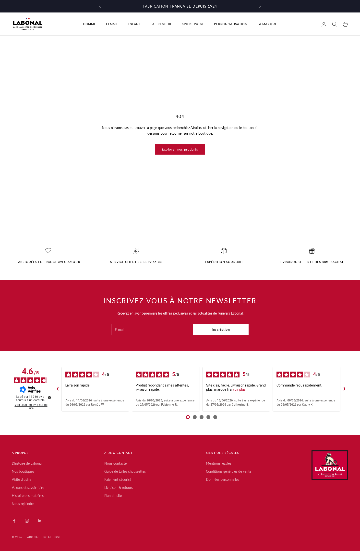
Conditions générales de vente (228, 471)
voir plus (239, 389)
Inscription (221, 329)
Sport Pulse (193, 24)
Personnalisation (230, 24)
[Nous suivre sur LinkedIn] (39, 520)
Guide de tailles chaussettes (125, 471)
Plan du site (113, 495)
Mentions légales (218, 463)
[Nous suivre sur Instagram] (26, 520)
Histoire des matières (28, 495)
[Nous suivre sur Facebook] (14, 520)
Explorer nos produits (180, 149)
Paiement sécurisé (117, 479)
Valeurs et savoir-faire (28, 487)
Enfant (134, 24)
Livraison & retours (118, 487)
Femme (112, 24)
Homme (89, 24)
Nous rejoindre (23, 504)
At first (54, 537)
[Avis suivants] (344, 389)
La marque (267, 24)
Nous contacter (116, 463)
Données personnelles (222, 479)
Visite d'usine (21, 479)
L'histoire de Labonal (27, 463)
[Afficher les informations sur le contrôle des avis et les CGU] (49, 397)
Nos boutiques (23, 471)
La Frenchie (161, 24)
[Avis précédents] (57, 389)
